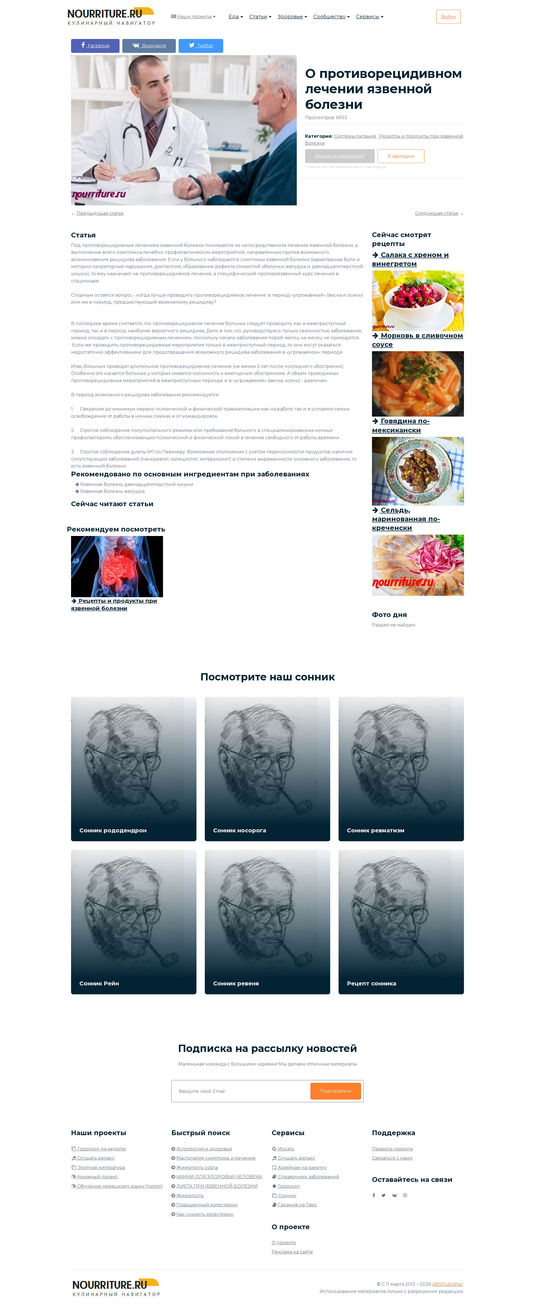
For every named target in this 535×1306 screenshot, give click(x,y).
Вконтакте (153, 45)
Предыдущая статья (100, 213)
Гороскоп (288, 1186)
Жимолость (190, 1195)
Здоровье (290, 17)
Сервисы (367, 17)
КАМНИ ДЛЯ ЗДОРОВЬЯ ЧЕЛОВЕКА (219, 1176)
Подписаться (335, 1091)
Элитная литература (101, 1167)
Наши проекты (194, 16)
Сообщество (329, 17)
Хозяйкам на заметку (302, 1167)
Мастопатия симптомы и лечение (216, 1158)
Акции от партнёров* (340, 156)
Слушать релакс (95, 1158)
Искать (285, 1149)
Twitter (204, 45)
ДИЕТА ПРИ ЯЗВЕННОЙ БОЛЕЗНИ (217, 1186)
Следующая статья (436, 213)
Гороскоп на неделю (101, 1149)
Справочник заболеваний (308, 1176)
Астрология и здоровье (204, 1149)
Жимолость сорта (197, 1167)
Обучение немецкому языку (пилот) (119, 1186)
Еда (234, 17)
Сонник (286, 1195)
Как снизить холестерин (205, 1214)
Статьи (258, 17)
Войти (448, 16)
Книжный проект (97, 1176)
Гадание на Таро (297, 1204)
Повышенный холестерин (207, 1204)
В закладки (401, 156)
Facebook (98, 45)
